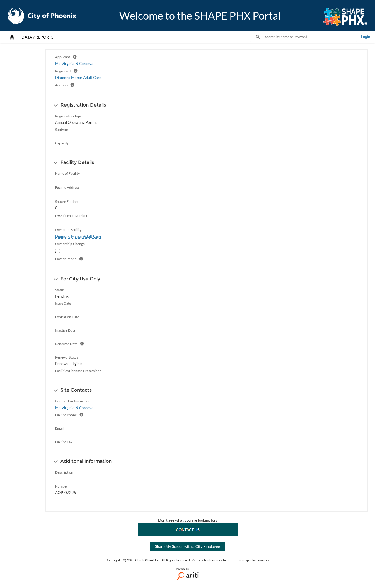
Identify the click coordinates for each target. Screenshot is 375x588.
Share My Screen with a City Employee (187, 546)
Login (365, 36)
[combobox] (311, 37)
